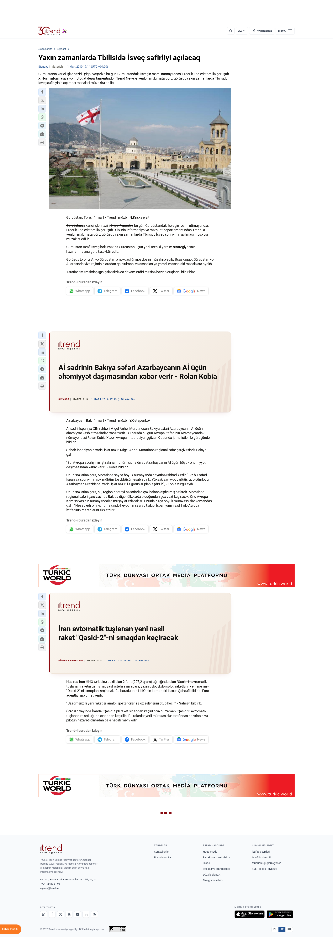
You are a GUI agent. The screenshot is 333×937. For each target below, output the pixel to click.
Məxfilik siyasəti (261, 857)
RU (289, 929)
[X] (60, 914)
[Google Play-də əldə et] (280, 914)
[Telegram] (77, 914)
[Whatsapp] (43, 914)
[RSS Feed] (94, 914)
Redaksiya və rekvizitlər (216, 857)
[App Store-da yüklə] (250, 914)
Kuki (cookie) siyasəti (264, 868)
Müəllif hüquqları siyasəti (266, 863)
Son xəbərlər (161, 851)
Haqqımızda (210, 851)
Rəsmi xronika (162, 857)
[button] (42, 92)
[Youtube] (69, 914)
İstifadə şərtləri (261, 851)
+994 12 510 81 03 (50, 883)
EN (275, 929)
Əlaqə (206, 863)
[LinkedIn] (85, 914)
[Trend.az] (52, 31)
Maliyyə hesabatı (213, 880)
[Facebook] (52, 914)
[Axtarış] (231, 31)
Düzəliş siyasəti (212, 874)
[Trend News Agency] (51, 849)
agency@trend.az (49, 888)
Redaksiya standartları (216, 868)
